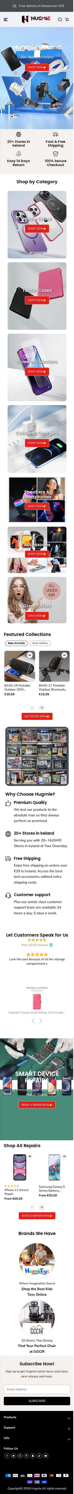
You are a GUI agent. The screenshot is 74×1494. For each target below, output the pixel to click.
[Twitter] (13, 1456)
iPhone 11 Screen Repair (16, 1192)
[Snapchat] (33, 1456)
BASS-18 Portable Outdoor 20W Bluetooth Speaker (17, 687)
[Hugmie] (36, 19)
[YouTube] (46, 1456)
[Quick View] (30, 655)
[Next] (42, 708)
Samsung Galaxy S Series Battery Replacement (52, 1189)
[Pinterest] (26, 1456)
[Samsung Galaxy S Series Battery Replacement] (54, 1167)
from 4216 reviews (34, 945)
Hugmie (36, 1488)
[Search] (60, 19)
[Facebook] (7, 1456)
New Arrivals (16, 643)
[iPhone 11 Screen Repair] (19, 1167)
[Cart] (66, 19)
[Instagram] (20, 1456)
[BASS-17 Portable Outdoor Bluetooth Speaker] (54, 666)
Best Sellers (40, 643)
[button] (6, 19)
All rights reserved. (54, 1488)
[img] (37, 940)
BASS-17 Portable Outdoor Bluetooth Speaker (52, 687)
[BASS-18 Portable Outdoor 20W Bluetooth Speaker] (19, 666)
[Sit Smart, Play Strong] (37, 1318)
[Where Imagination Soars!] (37, 1261)
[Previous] (32, 708)
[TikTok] (39, 1456)
